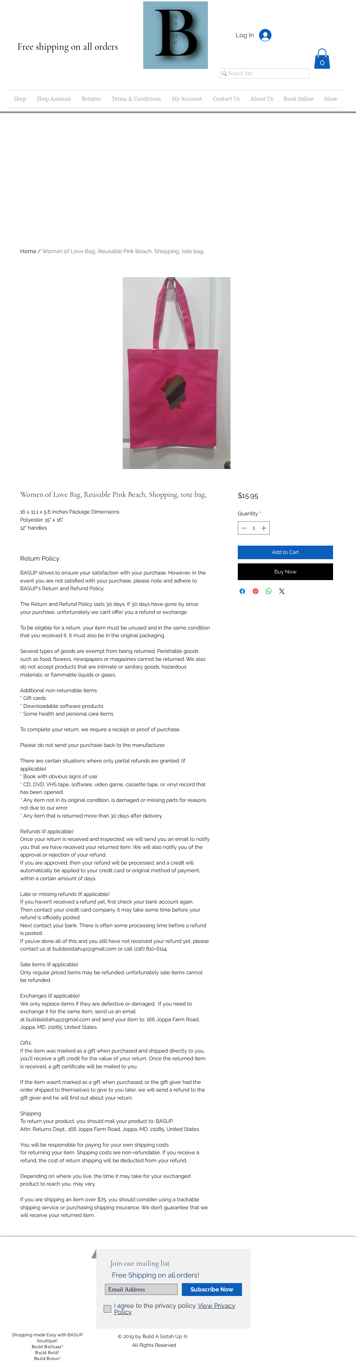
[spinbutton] (254, 528)
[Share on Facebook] (242, 591)
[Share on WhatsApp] (269, 591)
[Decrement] (243, 528)
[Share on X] (282, 591)
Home (28, 251)
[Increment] (264, 528)
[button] (322, 58)
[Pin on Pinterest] (255, 591)
